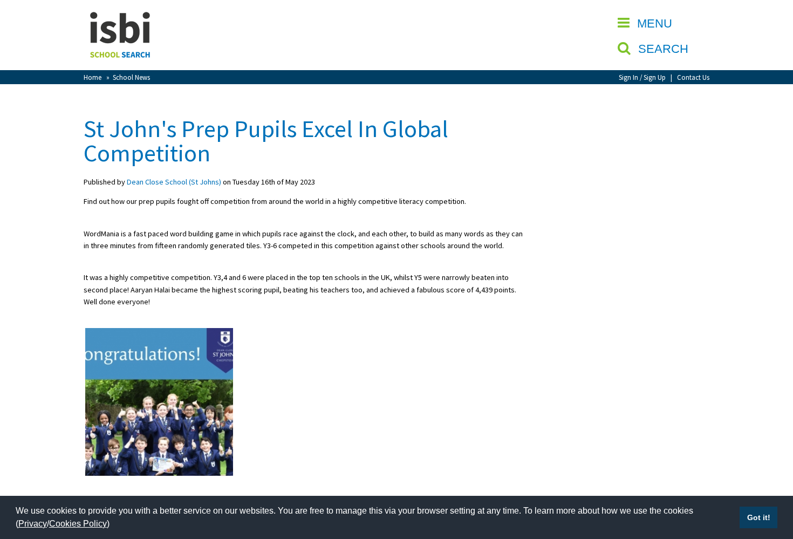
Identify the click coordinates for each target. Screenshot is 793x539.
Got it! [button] (758, 517)
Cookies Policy (78, 523)
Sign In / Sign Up (642, 77)
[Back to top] (768, 479)
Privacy (32, 523)
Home (92, 77)
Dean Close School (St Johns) (174, 182)
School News (131, 77)
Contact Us (693, 77)
